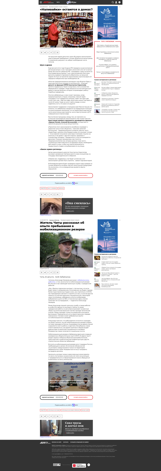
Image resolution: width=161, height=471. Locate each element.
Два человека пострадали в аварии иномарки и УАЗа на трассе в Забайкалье (108, 59)
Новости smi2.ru (45, 215)
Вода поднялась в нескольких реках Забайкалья (108, 52)
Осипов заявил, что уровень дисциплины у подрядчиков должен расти (107, 66)
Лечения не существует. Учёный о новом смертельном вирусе (110, 99)
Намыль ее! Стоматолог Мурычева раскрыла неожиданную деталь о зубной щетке (110, 105)
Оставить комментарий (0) (80, 175)
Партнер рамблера (66, 464)
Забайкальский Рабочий (56, 268)
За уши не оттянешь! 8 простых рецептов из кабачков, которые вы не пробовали (111, 258)
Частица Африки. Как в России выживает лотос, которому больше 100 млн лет (110, 280)
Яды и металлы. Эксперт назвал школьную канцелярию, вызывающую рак (109, 285)
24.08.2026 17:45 (44, 220)
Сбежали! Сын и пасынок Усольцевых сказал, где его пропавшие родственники (111, 269)
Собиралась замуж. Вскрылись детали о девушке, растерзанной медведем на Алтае (110, 94)
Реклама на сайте (56, 442)
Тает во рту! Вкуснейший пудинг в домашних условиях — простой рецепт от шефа (110, 274)
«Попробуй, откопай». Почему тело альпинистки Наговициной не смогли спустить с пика (110, 111)
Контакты (65, 442)
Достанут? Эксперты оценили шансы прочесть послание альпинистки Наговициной (111, 83)
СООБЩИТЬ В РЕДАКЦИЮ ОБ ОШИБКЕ (79, 442)
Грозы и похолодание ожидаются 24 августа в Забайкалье (108, 72)
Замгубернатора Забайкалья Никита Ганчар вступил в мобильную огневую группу (70, 382)
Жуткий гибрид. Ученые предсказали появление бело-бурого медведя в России (111, 89)
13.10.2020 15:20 (44, 6)
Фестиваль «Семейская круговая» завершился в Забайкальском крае (108, 46)
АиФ (52, 48)
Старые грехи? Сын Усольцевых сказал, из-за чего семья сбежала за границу (110, 263)
